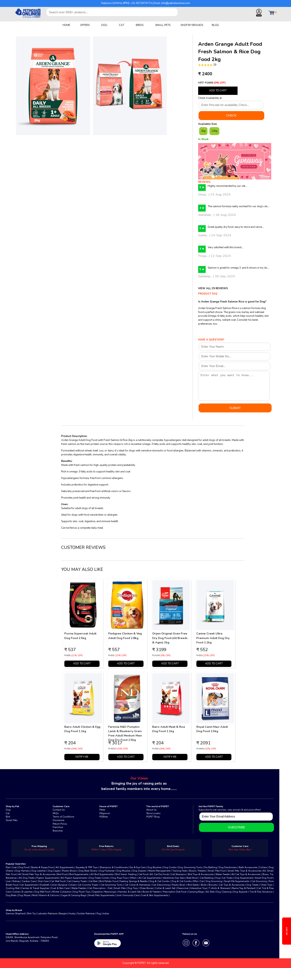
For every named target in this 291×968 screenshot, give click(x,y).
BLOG (215, 25)
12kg (214, 131)
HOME (66, 25)
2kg (203, 131)
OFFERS (85, 25)
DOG (104, 25)
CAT (121, 25)
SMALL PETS (162, 25)
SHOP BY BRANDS (192, 25)
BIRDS (140, 25)
